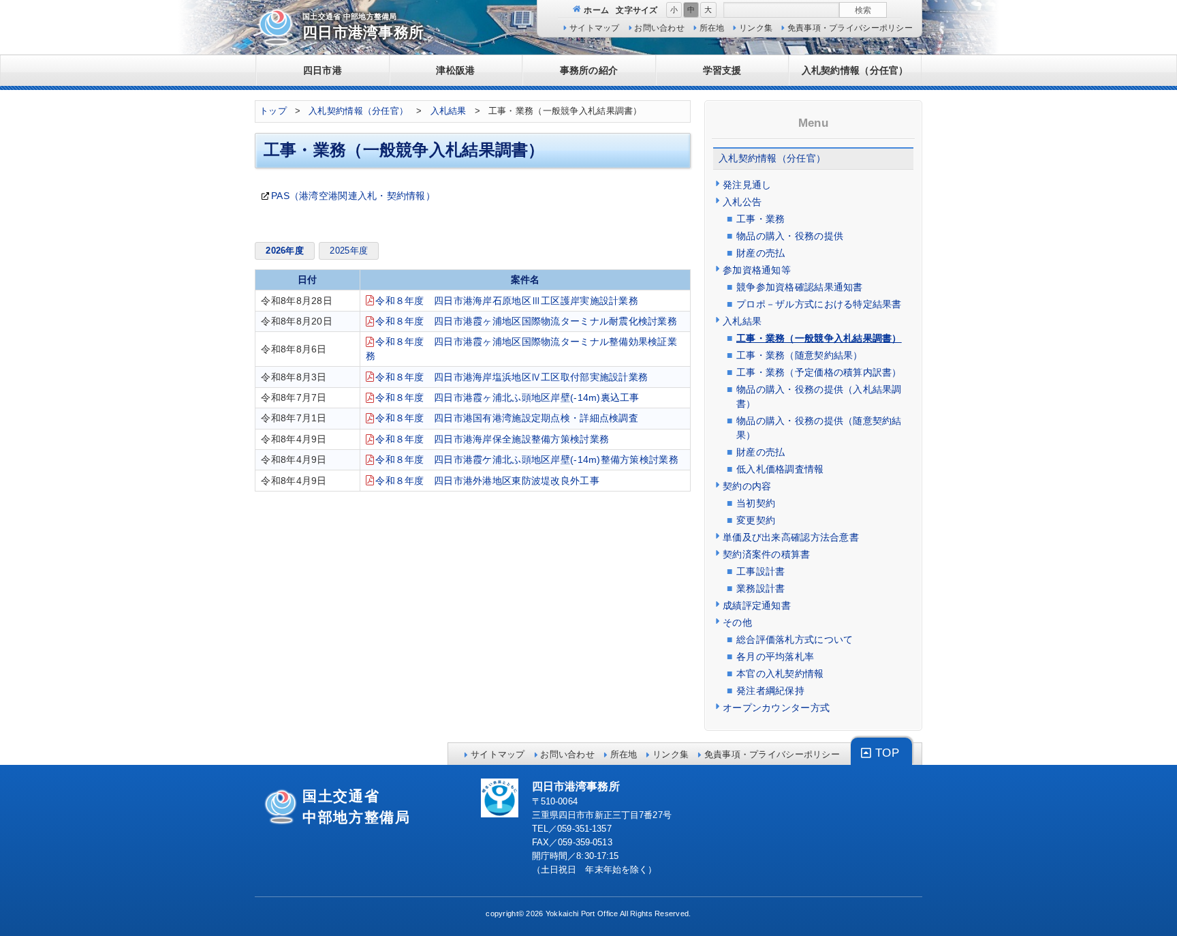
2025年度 (349, 251)
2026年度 (285, 251)
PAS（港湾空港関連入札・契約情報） (353, 195)
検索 (863, 9)
